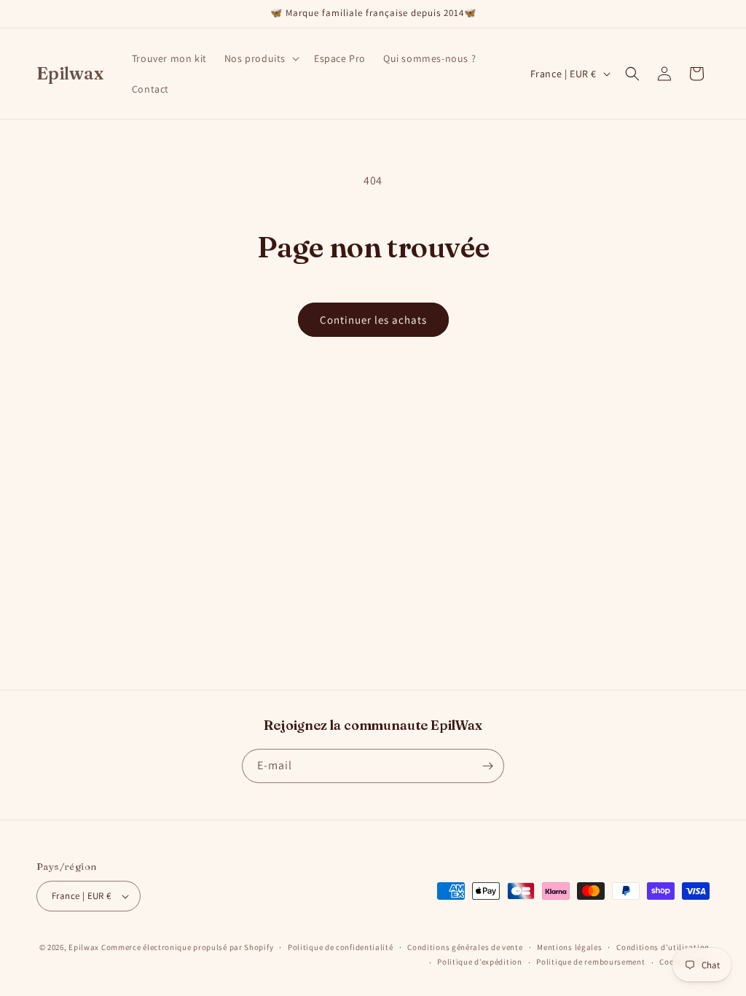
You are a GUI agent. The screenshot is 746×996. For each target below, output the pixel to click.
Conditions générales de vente (464, 947)
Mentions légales (569, 947)
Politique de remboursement (590, 962)
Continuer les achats (373, 320)
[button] (260, 58)
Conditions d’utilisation (663, 947)
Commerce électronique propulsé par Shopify (187, 947)
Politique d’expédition (479, 962)
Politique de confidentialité (340, 947)
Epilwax (83, 947)
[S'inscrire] (487, 766)
